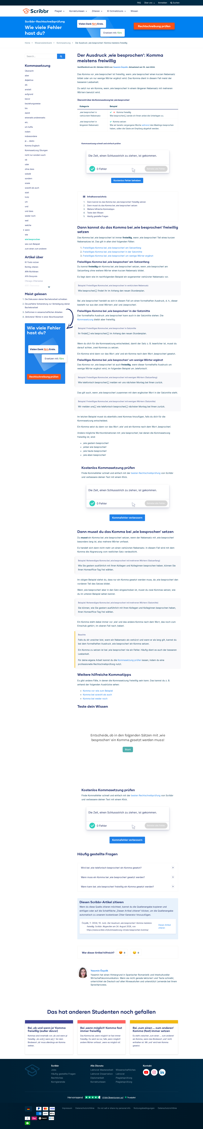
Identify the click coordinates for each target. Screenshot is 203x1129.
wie (26, 234)
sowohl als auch (32, 188)
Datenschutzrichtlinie (84, 1108)
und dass (29, 211)
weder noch (30, 216)
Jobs (53, 1069)
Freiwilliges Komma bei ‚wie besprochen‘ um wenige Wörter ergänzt (118, 255)
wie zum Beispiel (32, 244)
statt (27, 192)
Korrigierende (58, 1081)
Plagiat (59, 11)
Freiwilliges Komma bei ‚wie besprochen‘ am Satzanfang (112, 247)
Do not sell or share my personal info (114, 1108)
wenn (27, 230)
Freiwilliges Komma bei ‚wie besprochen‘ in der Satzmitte (112, 251)
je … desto (29, 141)
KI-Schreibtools (115, 11)
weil (26, 220)
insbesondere (31, 136)
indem (27, 132)
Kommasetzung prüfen (129, 660)
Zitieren (96, 11)
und (26, 206)
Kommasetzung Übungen (36, 150)
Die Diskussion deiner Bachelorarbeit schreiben (46, 299)
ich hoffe (29, 127)
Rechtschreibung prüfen (154, 26)
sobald (28, 174)
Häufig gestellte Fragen (97, 216)
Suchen (176, 3)
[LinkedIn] (162, 1072)
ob (26, 160)
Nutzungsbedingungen (144, 1108)
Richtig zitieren (31, 267)
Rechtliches (57, 1077)
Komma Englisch (32, 145)
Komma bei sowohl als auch (97, 694)
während (146, 125)
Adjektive (29, 80)
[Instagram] (154, 1072)
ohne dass (29, 169)
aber (27, 75)
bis (26, 108)
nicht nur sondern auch (35, 155)
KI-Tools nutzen (32, 262)
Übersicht (29, 71)
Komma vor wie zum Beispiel (98, 690)
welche (28, 225)
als (26, 85)
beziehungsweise (32, 103)
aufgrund (29, 94)
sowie (27, 183)
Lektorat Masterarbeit (101, 1069)
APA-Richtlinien (31, 271)
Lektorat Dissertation (101, 1073)
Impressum (67, 1108)
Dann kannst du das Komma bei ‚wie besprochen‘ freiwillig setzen (116, 202)
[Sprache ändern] (28, 1108)
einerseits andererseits (35, 117)
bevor (27, 99)
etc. (26, 122)
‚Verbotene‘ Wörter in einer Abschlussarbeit (44, 317)
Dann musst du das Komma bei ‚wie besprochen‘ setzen (112, 205)
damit (27, 113)
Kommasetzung (85, 319)
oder (27, 164)
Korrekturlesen (77, 11)
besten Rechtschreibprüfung (145, 473)
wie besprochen (32, 239)
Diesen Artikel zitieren (164, 926)
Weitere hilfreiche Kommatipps (100, 209)
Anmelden (162, 3)
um (26, 202)
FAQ (139, 3)
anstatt (28, 89)
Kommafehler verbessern (127, 517)
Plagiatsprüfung (124, 1077)
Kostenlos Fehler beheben (127, 180)
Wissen (134, 11)
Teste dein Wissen (95, 212)
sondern (28, 178)
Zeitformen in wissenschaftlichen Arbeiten (43, 312)
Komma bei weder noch (95, 698)
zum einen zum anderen (36, 248)
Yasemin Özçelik (120, 67)
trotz (27, 197)
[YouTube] (146, 1072)
